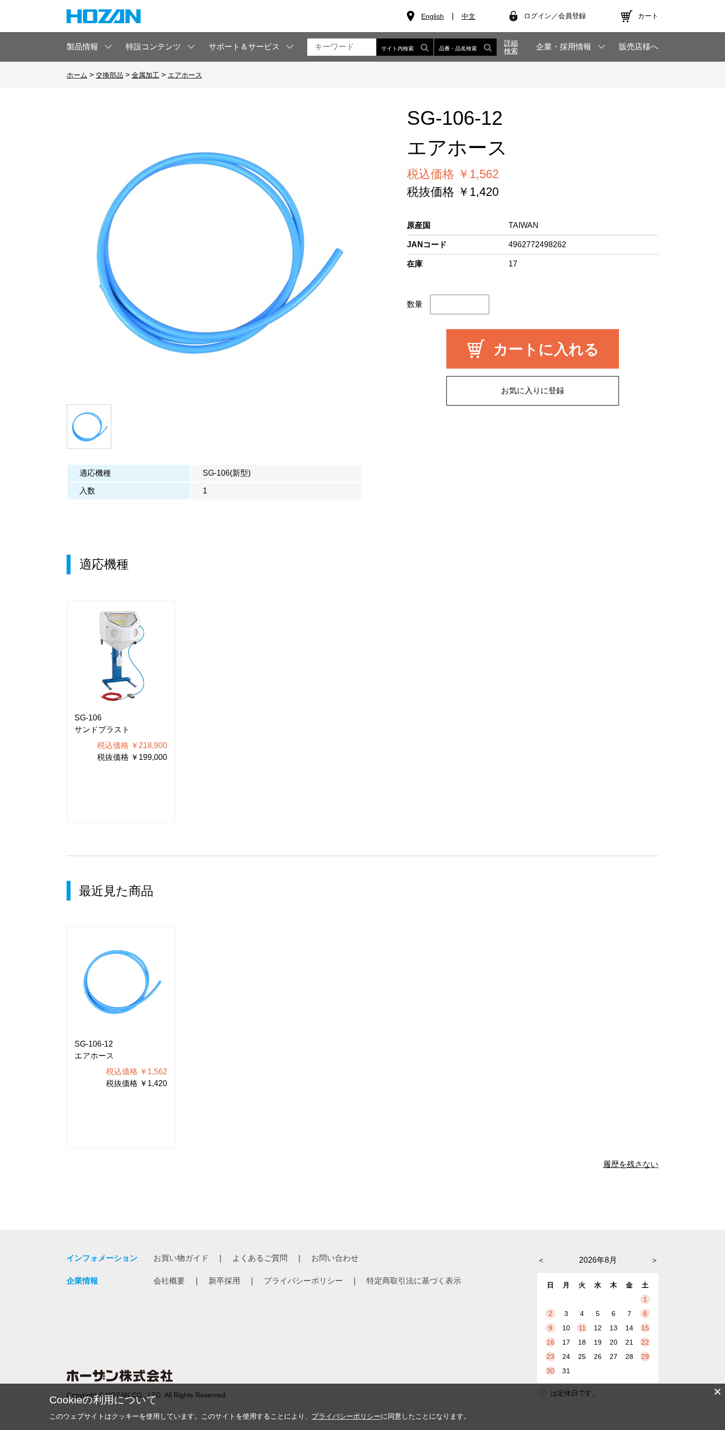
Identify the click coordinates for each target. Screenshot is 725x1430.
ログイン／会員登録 (555, 16)
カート (648, 16)
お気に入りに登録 (532, 390)
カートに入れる (546, 349)
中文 (468, 16)
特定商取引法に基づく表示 (413, 1281)
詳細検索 (511, 47)
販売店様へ (638, 47)
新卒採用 (224, 1281)
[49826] (89, 426)
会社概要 (169, 1281)
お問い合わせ (335, 1258)
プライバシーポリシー (303, 1281)
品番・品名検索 (458, 48)
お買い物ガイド (181, 1258)
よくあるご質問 (260, 1258)
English (432, 16)
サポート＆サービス (244, 46)
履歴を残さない (630, 1164)
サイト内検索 (397, 48)
